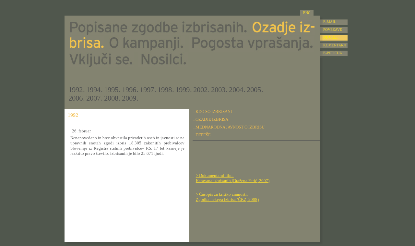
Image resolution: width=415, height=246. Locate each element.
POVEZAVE (332, 29)
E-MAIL (329, 22)
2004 (236, 90)
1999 (182, 90)
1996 (129, 90)
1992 (75, 90)
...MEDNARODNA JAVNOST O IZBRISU (229, 127)
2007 (93, 98)
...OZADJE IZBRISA (210, 119)
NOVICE (330, 37)
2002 (200, 90)
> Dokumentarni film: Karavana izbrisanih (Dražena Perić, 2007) (232, 178)
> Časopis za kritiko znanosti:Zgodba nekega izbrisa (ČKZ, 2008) (227, 197)
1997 (147, 90)
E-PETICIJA (332, 53)
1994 (93, 90)
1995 (111, 90)
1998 (165, 90)
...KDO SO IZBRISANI (212, 111)
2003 (218, 90)
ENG (307, 13)
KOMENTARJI (334, 45)
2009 (129, 98)
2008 (111, 98)
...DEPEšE (202, 134)
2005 (254, 90)
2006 (75, 98)
